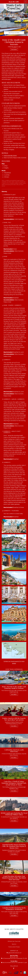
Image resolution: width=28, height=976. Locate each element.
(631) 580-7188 (14, 2)
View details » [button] (14, 694)
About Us (14, 944)
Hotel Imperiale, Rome (10, 155)
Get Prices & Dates (14, 32)
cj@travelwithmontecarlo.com (14, 952)
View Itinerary (14, 49)
